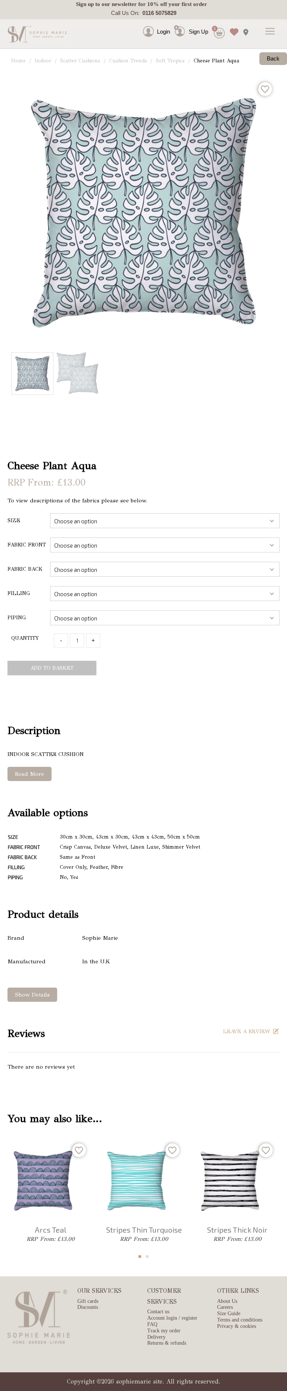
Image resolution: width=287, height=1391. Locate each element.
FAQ (152, 1324)
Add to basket (52, 668)
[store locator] (244, 30)
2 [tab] (147, 1256)
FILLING (18, 593)
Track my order (163, 1330)
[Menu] (270, 32)
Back (273, 58)
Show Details (32, 994)
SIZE (13, 520)
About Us (227, 1301)
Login (163, 31)
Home (18, 61)
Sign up (85, 4)
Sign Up (198, 31)
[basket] (218, 35)
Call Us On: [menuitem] (143, 13)
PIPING (16, 617)
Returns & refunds (166, 1343)
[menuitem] (178, 22)
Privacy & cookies (236, 1326)
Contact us (158, 1311)
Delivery (156, 1337)
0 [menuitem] (215, 28)
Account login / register (172, 1318)
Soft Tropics (170, 61)
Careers (225, 1307)
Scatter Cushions (80, 61)
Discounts (87, 1307)
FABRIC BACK (25, 569)
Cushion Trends (128, 61)
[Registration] (181, 31)
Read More (29, 774)
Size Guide (228, 1313)
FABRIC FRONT (26, 545)
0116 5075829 (157, 13)
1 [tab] (139, 1256)
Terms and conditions (239, 1320)
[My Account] (155, 31)
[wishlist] (232, 26)
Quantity (25, 638)
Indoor (43, 61)
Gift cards (87, 1301)
